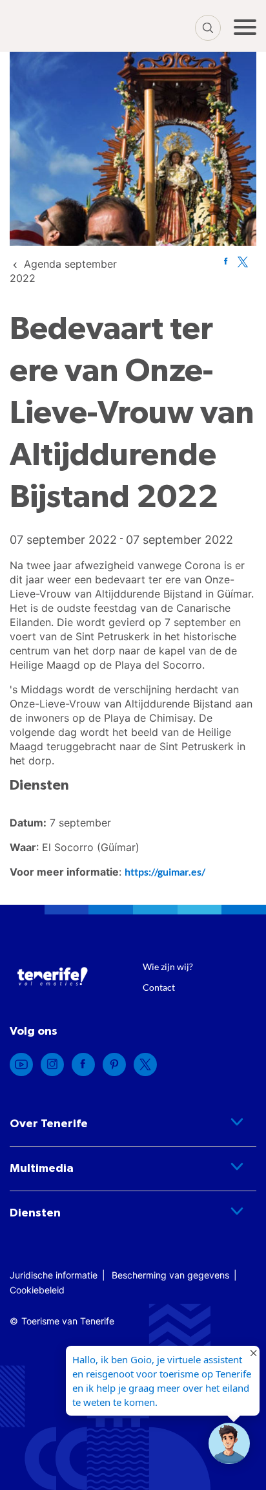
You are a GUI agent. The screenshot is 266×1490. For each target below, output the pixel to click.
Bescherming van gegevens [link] (170, 1274)
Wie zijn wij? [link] (168, 966)
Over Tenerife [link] (49, 1124)
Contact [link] (159, 987)
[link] (225, 261)
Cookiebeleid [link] (37, 1289)
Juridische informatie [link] (53, 1274)
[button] (229, 1443)
